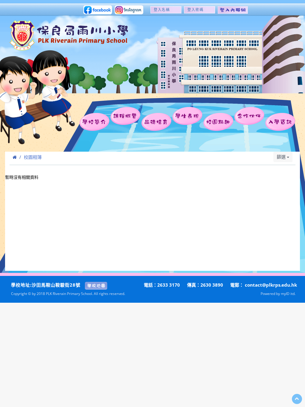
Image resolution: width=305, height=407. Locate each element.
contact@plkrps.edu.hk (271, 285)
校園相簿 (33, 157)
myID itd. (288, 293)
